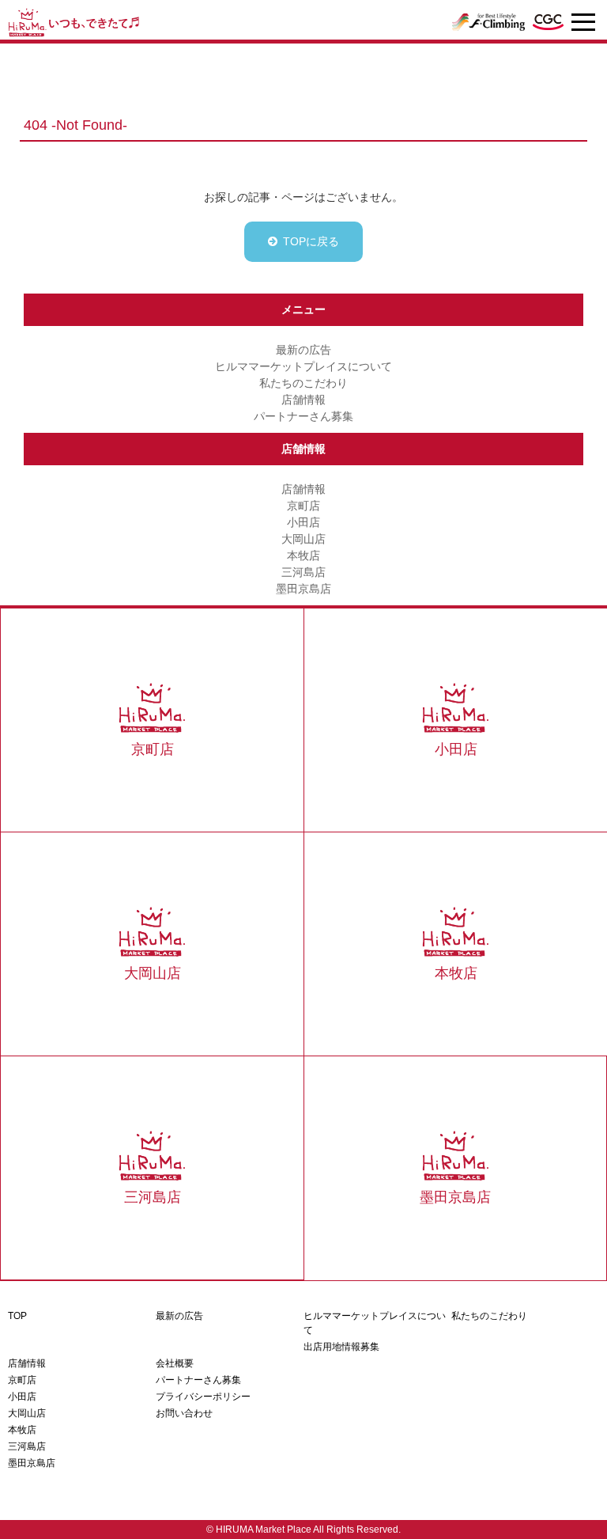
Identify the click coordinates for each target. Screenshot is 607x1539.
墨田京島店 (303, 588)
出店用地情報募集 (341, 1346)
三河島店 (303, 572)
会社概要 (175, 1363)
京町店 (303, 505)
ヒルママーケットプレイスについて (303, 366)
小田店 (303, 522)
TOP (17, 1315)
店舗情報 (303, 399)
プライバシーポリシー (203, 1396)
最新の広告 (303, 349)
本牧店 (303, 555)
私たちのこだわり (303, 383)
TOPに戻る (311, 241)
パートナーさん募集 (303, 416)
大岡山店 (303, 539)
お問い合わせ (184, 1413)
